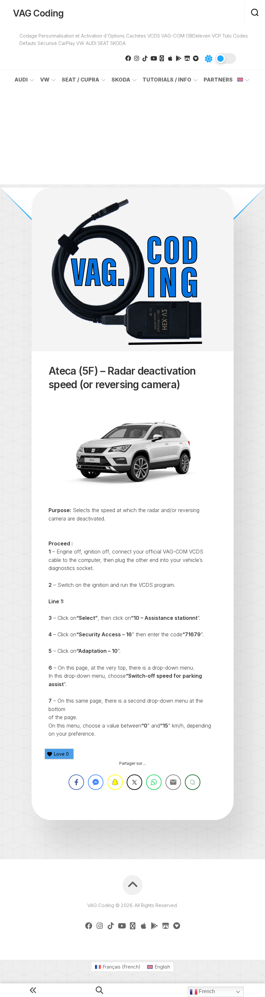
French (206, 991)
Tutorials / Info (167, 79)
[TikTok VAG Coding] (145, 58)
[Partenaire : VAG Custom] (187, 58)
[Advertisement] (132, 139)
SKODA (120, 79)
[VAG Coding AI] (162, 58)
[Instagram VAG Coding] (137, 58)
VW (44, 79)
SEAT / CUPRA (80, 79)
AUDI (21, 79)
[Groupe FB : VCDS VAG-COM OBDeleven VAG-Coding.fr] (128, 58)
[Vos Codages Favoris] (195, 58)
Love (61, 754)
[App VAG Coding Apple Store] (170, 58)
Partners (218, 79)
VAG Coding (38, 13)
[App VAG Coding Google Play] (179, 58)
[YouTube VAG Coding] (153, 58)
